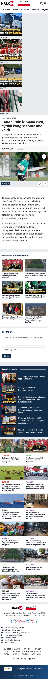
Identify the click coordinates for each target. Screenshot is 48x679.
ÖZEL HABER (36, 654)
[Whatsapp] (36, 621)
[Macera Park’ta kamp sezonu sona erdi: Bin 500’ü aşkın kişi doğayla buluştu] (36, 529)
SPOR (14, 118)
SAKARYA (25, 10)
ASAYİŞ (16, 10)
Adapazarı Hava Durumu (13, 630)
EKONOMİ (5, 591)
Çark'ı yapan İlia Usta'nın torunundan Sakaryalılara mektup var (11, 460)
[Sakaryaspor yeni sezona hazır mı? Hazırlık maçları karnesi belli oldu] (12, 287)
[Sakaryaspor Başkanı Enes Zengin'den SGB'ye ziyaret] (12, 309)
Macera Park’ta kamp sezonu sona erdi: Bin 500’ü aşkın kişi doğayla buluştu (36, 543)
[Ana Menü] (45, 3)
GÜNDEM (6, 10)
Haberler (5, 118)
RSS (9, 669)
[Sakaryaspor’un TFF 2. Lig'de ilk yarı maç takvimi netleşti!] (35, 287)
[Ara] (41, 3)
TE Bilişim (30, 676)
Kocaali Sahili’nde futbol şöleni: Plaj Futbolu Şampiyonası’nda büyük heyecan (33, 319)
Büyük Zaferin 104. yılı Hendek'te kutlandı (34, 568)
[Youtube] (32, 621)
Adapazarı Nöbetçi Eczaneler (15, 628)
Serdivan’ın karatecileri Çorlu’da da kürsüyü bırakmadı (10, 275)
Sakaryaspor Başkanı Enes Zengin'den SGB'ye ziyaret (11, 318)
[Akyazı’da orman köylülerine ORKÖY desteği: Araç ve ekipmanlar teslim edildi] (36, 582)
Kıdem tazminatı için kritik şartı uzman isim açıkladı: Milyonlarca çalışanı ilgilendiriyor (11, 596)
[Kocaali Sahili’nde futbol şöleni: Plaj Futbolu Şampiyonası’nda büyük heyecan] (35, 309)
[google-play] (29, 659)
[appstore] (17, 659)
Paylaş (6, 184)
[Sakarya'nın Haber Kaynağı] (15, 3)
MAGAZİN (24, 654)
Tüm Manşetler (10, 638)
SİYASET (35, 10)
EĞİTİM (6, 654)
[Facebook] (12, 621)
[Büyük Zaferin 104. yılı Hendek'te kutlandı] (36, 555)
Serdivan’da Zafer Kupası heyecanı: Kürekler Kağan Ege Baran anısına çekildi (35, 486)
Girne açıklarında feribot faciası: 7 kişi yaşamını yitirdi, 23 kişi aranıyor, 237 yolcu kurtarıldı (11, 515)
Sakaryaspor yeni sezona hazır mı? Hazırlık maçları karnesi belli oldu (11, 297)
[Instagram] (24, 621)
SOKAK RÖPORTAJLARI (32, 652)
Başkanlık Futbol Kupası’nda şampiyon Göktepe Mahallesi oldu (35, 275)
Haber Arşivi (9, 643)
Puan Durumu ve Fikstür (13, 635)
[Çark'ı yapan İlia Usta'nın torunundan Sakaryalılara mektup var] (12, 446)
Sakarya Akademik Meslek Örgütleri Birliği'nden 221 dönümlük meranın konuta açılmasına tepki (11, 487)
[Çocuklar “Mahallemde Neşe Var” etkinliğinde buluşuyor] (12, 529)
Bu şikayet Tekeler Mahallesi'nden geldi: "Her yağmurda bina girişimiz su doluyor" (35, 515)
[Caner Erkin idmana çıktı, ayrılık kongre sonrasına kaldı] (24, 166)
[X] (16, 621)
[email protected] (25, 616)
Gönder (6, 356)
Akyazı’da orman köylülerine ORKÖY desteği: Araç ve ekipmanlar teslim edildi (36, 596)
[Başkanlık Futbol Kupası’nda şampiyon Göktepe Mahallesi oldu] (35, 265)
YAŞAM (45, 10)
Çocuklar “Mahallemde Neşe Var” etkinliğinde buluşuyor (10, 543)
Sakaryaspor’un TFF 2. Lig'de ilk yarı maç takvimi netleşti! (35, 296)
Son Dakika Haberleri (12, 640)
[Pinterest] (20, 621)
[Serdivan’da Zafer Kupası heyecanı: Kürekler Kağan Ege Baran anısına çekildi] (36, 473)
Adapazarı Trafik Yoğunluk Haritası (17, 633)
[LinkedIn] (28, 621)
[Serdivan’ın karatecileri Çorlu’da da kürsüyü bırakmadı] (12, 265)
